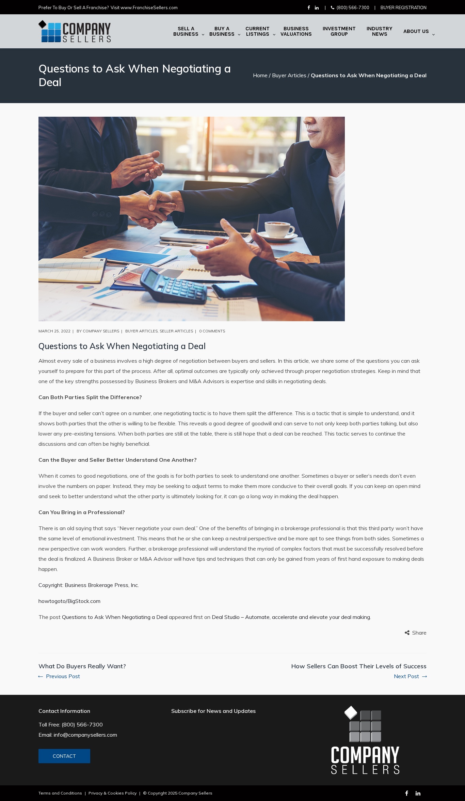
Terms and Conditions (60, 793)
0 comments (212, 331)
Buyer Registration (404, 7)
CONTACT (64, 756)
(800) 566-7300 (353, 7)
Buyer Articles (289, 75)
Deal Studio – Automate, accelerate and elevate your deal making (291, 617)
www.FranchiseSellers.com (149, 7)
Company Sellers (101, 331)
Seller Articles (176, 331)
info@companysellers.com (85, 734)
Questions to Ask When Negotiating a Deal (114, 617)
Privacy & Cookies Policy (113, 793)
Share (419, 632)
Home (260, 75)
